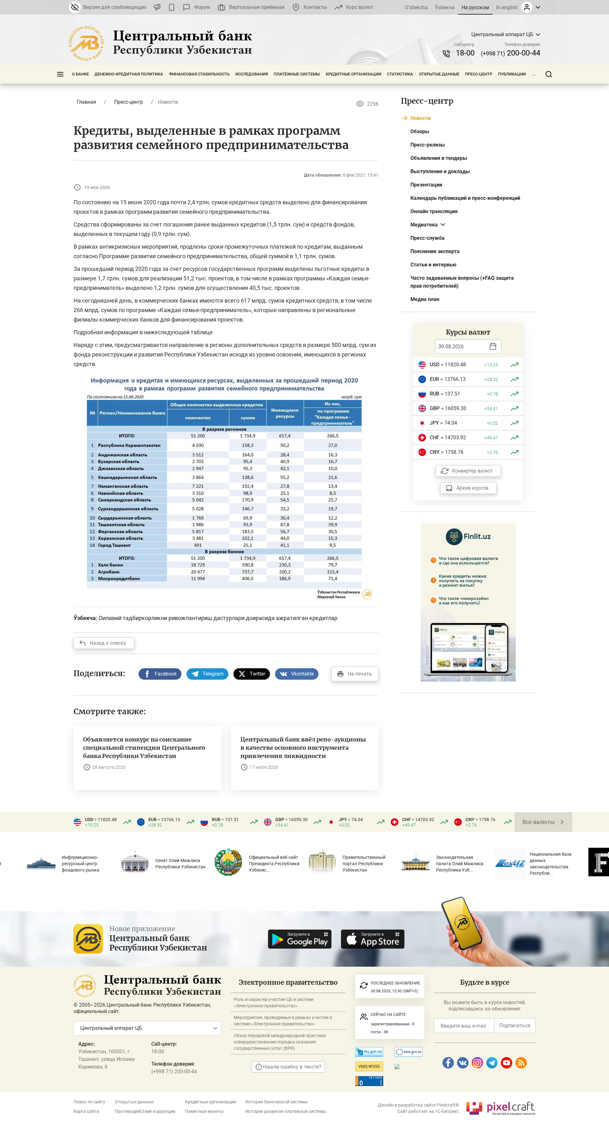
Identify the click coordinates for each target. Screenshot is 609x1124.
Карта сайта (86, 1111)
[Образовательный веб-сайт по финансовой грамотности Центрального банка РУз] (468, 601)
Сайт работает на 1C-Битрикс (428, 1111)
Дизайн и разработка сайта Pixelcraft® (418, 1105)
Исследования (251, 74)
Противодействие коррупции (145, 1111)
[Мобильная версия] (171, 7)
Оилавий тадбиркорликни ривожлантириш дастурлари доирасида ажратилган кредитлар (218, 618)
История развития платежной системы (286, 1111)
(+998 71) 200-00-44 (174, 1071)
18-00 (465, 53)
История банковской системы (277, 1101)
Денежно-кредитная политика (129, 74)
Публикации (512, 74)
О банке (80, 74)
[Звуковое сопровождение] (157, 7)
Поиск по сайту (89, 1101)
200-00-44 (510, 53)
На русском (475, 7)
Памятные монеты (204, 1111)
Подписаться (514, 1026)
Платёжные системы (297, 74)
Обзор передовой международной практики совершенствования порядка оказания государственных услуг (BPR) (280, 1042)
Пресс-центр (478, 74)
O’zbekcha (416, 7)
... (534, 74)
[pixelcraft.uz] (500, 1107)
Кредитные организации (353, 74)
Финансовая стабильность (199, 74)
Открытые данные (439, 74)
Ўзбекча (445, 7)
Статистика (400, 74)
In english (507, 7)
